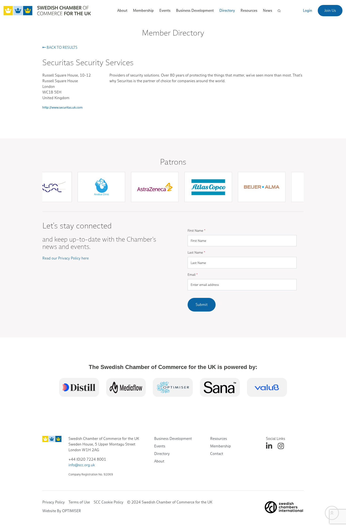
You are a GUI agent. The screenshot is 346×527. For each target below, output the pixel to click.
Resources (218, 438)
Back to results (61, 47)
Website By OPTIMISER (61, 510)
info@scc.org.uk (81, 464)
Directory (227, 10)
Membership (220, 446)
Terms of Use (79, 502)
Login (307, 10)
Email (193, 274)
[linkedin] (269, 446)
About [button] (122, 10)
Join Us (330, 10)
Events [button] (164, 10)
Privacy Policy (53, 502)
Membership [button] (143, 10)
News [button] (267, 10)
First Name (196, 230)
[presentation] (175, 207)
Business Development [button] (195, 10)
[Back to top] (332, 513)
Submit (202, 304)
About (159, 461)
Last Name (196, 252)
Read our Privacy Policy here (65, 258)
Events (159, 446)
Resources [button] (249, 10)
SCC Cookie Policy (108, 502)
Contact (216, 453)
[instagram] (281, 446)
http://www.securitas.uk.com (62, 107)
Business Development (173, 438)
